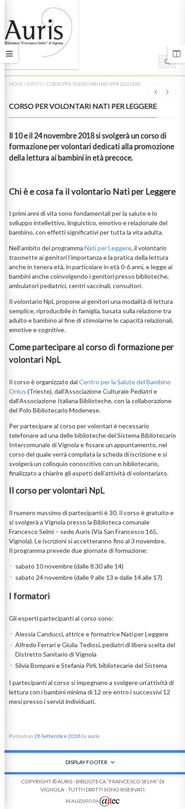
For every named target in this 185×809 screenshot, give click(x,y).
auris (94, 736)
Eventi (34, 84)
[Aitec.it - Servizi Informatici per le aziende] (109, 801)
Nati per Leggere (108, 248)
